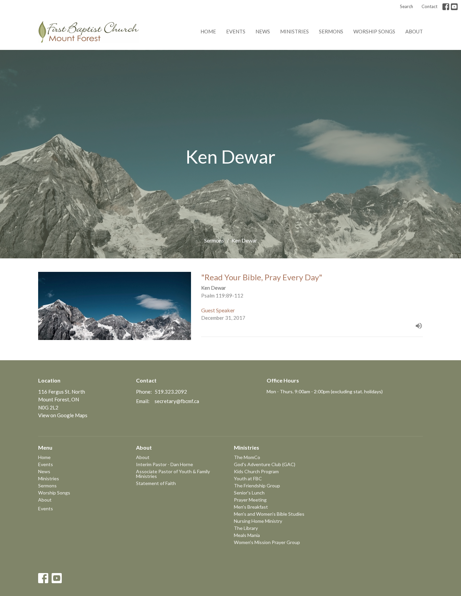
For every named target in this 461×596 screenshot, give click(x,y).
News (262, 31)
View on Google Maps (62, 415)
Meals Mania (247, 535)
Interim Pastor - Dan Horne (164, 464)
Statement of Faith (156, 483)
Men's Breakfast (251, 507)
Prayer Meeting (250, 500)
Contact (429, 6)
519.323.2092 (171, 392)
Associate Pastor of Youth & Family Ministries (173, 474)
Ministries (294, 31)
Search (406, 6)
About (414, 31)
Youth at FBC (248, 478)
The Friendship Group (257, 485)
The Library (246, 528)
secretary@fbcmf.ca (177, 401)
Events (235, 31)
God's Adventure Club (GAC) (264, 464)
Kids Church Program (256, 471)
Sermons (331, 31)
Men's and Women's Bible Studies (269, 514)
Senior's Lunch (249, 492)
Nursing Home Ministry (258, 521)
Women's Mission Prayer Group (267, 542)
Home (208, 31)
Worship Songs (374, 31)
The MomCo (247, 457)
